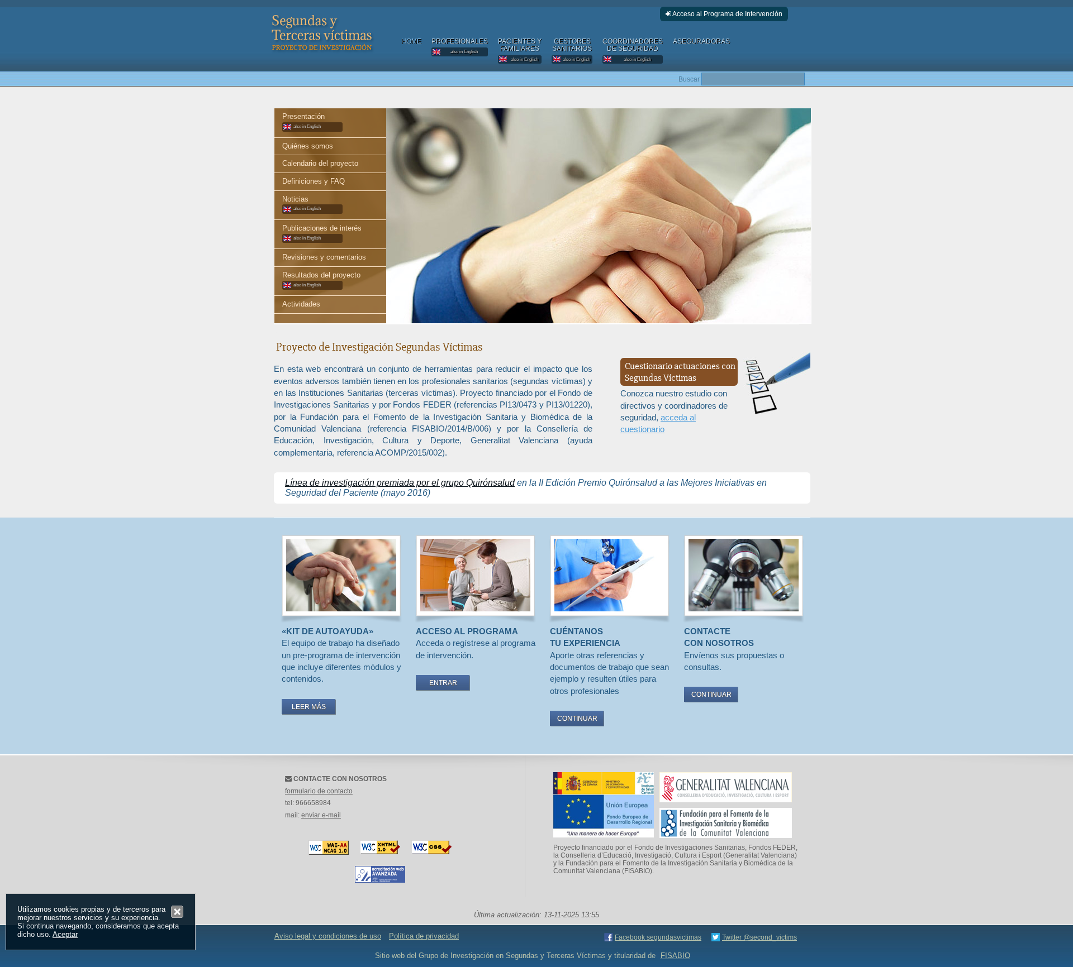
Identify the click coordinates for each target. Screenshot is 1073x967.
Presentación (303, 120)
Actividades (301, 304)
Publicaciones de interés (322, 232)
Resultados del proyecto (321, 279)
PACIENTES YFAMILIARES (520, 50)
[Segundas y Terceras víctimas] (321, 54)
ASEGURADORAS (701, 41)
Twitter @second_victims (759, 937)
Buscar (689, 79)
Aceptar (65, 934)
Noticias (301, 203)
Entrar (443, 683)
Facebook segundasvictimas (658, 937)
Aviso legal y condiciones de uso (327, 936)
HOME (411, 41)
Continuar (577, 718)
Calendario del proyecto (320, 163)
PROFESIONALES (459, 46)
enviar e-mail (321, 815)
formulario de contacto (319, 791)
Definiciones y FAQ (313, 181)
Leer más (309, 707)
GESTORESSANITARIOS (572, 50)
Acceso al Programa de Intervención (726, 14)
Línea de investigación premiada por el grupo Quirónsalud (400, 482)
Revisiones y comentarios (324, 257)
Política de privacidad (424, 936)
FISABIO (675, 955)
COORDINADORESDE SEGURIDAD (632, 50)
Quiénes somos (307, 146)
